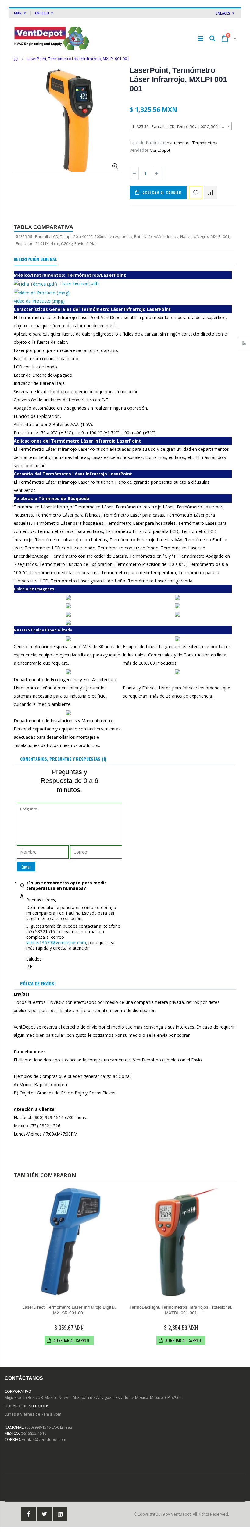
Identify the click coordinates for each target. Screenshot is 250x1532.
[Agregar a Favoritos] (195, 192)
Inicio (16, 59)
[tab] (35, 259)
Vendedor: (139, 150)
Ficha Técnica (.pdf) (79, 283)
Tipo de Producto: (147, 142)
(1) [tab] (63, 758)
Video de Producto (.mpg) (39, 301)
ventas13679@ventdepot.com (56, 942)
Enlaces (223, 13)
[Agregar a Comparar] (210, 192)
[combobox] (181, 126)
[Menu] (200, 38)
